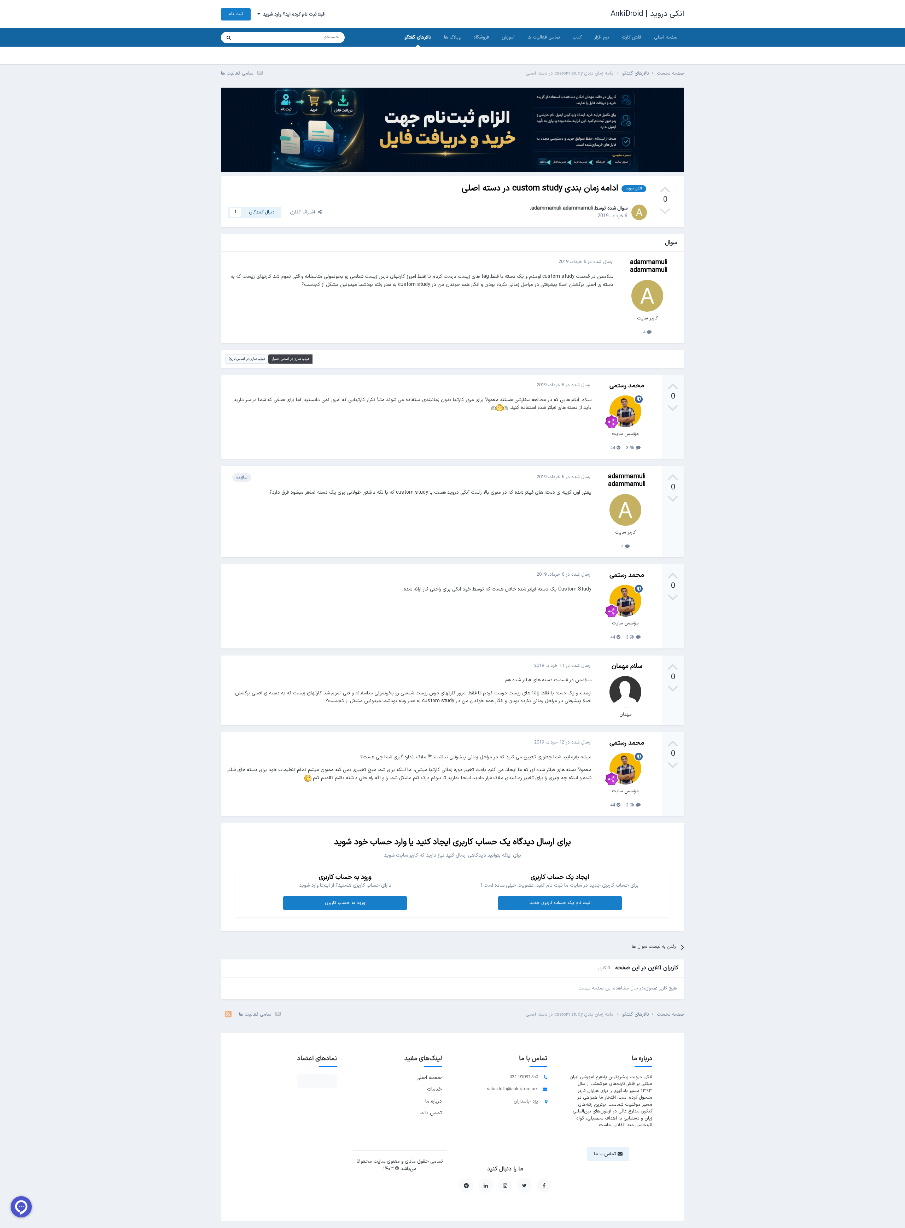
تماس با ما (431, 1113)
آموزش (508, 37)
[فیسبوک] (544, 1186)
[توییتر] (525, 1186)
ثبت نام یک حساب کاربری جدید (560, 902)
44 (613, 448)
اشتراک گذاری (304, 212)
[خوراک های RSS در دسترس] (228, 1015)
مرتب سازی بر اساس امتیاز (290, 359)
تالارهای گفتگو (417, 37)
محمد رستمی (626, 385)
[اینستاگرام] (505, 1186)
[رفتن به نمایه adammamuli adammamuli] (639, 212)
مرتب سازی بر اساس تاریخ (247, 359)
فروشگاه (481, 37)
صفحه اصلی (666, 37)
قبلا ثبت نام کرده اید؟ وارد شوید (292, 14)
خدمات (434, 1089)
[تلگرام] (466, 1186)
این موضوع (255, 37)
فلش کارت (631, 37)
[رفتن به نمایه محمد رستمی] (625, 411)
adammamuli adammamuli (562, 208)
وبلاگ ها (452, 37)
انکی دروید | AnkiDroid (647, 14)
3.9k (631, 448)
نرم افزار (601, 37)
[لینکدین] (486, 1186)
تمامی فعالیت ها (543, 37)
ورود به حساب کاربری (345, 902)
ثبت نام (235, 14)
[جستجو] (229, 37)
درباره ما (433, 1101)
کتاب (577, 37)
